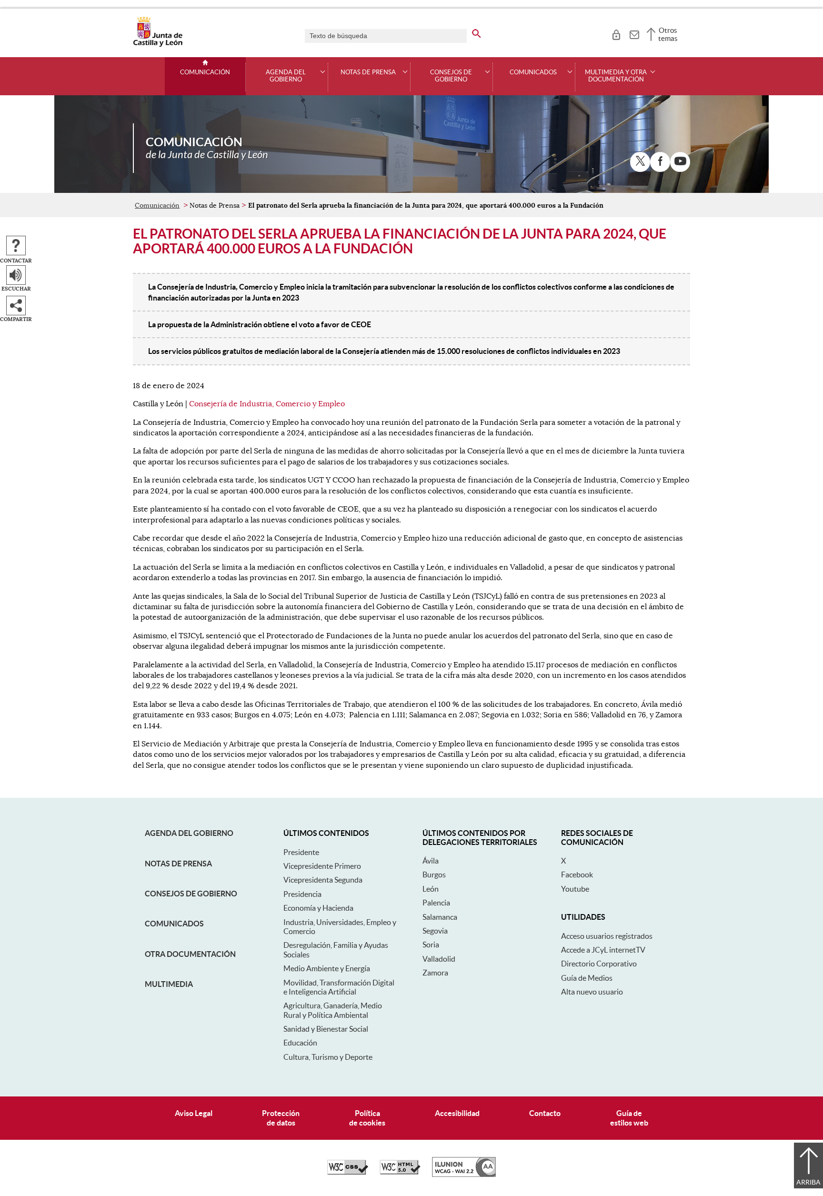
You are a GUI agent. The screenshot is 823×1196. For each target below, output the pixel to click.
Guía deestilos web (629, 1117)
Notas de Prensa (178, 863)
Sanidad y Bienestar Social (325, 1029)
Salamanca (439, 917)
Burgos (434, 874)
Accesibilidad (457, 1113)
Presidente (301, 852)
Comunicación (205, 72)
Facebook (577, 874)
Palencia (436, 902)
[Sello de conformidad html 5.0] (400, 1172)
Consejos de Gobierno (191, 893)
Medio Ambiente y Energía (326, 968)
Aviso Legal (193, 1113)
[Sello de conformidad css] (347, 1172)
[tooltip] (616, 33)
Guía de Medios (586, 978)
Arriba (808, 1182)
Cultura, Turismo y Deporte (327, 1057)
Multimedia (169, 984)
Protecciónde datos (281, 1117)
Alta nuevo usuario (592, 991)
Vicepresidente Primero (322, 866)
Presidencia (302, 894)
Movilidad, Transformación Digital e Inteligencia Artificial (338, 987)
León (430, 888)
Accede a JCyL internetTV (603, 949)
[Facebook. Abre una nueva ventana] (660, 162)
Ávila (430, 860)
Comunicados (174, 923)
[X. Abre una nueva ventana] (640, 162)
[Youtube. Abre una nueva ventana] (680, 162)
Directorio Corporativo (599, 963)
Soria (430, 944)
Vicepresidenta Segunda (322, 879)
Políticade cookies (367, 1117)
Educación (300, 1042)
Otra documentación (190, 954)
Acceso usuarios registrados (606, 936)
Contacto (545, 1113)
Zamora (435, 972)
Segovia (435, 930)
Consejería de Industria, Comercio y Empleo (267, 404)
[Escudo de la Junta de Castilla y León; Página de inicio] (157, 45)
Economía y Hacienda (318, 908)
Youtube (575, 888)
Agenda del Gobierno (189, 833)
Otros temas (668, 34)
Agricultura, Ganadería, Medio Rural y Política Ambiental (332, 1010)
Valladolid (438, 959)
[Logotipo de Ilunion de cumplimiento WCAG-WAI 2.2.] (464, 1174)
